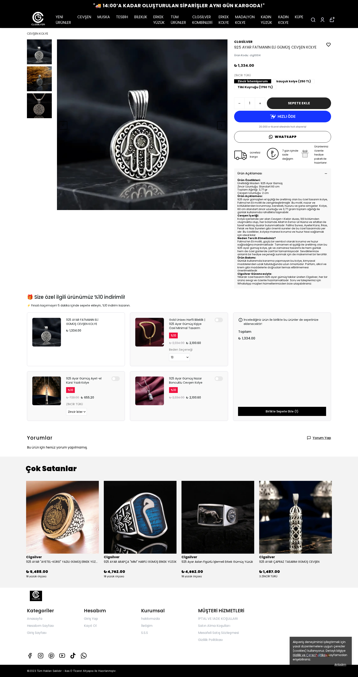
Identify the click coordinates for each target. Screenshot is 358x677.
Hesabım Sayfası (40, 625)
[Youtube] (62, 656)
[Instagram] (41, 656)
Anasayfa (34, 618)
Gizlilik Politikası (210, 639)
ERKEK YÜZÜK (158, 19)
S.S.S (144, 632)
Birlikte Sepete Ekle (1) (282, 411)
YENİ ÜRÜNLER (63, 19)
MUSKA (103, 16)
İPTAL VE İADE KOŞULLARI (218, 618)
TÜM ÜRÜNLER (178, 19)
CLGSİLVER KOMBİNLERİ (202, 19)
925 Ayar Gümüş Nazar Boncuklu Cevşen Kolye (185, 380)
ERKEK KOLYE (224, 19)
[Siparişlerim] (322, 19)
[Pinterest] (51, 656)
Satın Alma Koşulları (214, 625)
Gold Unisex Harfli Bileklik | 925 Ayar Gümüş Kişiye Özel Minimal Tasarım (187, 324)
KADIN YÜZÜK (266, 19)
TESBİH (122, 16)
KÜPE (299, 16)
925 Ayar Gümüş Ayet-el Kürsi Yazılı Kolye (84, 380)
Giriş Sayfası (36, 632)
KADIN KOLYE (283, 19)
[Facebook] (30, 656)
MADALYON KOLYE (245, 19)
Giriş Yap (91, 618)
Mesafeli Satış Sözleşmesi (218, 632)
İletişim (146, 625)
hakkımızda (150, 618)
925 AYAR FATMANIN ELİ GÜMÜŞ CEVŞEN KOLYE (82, 322)
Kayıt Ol (90, 625)
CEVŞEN (84, 16)
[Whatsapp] (84, 656)
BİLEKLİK (140, 16)
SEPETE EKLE (299, 103)
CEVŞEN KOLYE (37, 33)
